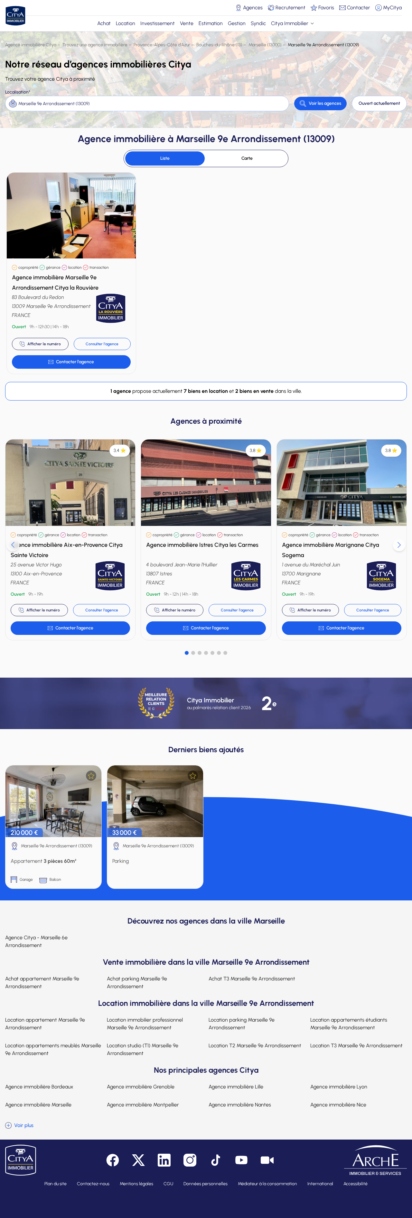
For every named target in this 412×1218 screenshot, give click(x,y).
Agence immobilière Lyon (338, 1087)
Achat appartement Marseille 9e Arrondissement (42, 982)
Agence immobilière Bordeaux (39, 1087)
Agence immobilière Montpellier (143, 1105)
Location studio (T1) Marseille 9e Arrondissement (142, 1049)
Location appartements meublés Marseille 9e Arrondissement (53, 1049)
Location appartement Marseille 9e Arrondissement (45, 1024)
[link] (71, 362)
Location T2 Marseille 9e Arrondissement (255, 1045)
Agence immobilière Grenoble (140, 1087)
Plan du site (55, 1183)
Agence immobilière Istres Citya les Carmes (202, 544)
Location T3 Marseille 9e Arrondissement (356, 1045)
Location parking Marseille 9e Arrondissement (242, 1024)
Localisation (17, 92)
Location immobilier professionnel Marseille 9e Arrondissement (145, 1024)
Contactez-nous (93, 1183)
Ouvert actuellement (379, 103)
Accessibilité (355, 1183)
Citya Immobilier (289, 23)
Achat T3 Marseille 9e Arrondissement (252, 979)
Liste (165, 158)
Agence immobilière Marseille (38, 1105)
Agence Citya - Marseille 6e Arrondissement (36, 941)
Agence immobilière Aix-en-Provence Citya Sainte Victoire (67, 550)
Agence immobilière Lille (236, 1087)
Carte (247, 158)
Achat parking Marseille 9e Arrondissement (137, 982)
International (320, 1183)
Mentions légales (136, 1183)
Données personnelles (205, 1183)
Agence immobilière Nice (338, 1105)
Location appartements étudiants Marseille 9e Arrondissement (348, 1024)
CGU (168, 1183)
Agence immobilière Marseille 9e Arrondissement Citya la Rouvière (55, 282)
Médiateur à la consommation (267, 1183)
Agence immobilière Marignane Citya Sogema (330, 550)
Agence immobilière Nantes (240, 1105)
